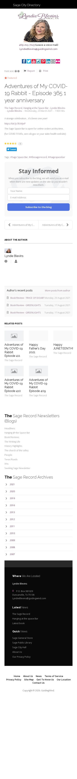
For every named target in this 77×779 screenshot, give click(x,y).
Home (17, 676)
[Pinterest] (43, 61)
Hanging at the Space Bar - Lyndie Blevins (44, 108)
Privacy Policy (13, 679)
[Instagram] (38, 61)
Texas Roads (10, 459)
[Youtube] (34, 61)
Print (45, 70)
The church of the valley (16, 450)
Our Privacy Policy (21, 656)
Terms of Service (54, 676)
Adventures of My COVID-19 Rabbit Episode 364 (57, 224)
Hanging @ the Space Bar (17, 432)
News (39, 676)
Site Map (29, 679)
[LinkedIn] (48, 61)
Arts (6, 463)
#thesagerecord (38, 157)
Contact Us (38, 682)
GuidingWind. (48, 690)
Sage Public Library (22, 642)
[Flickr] (58, 61)
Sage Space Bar (20, 157)
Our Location (64, 679)
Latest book (18, 623)
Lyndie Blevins (14, 110)
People (8, 454)
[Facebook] (24, 61)
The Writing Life (12, 441)
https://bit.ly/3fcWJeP (15, 123)
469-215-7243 (27, 45)
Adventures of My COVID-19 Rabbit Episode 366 (25, 224)
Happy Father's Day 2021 (37, 348)
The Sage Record (13, 108)
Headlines (9, 428)
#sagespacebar (57, 157)
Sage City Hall (19, 647)
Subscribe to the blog (38, 207)
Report (31, 70)
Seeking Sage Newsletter (17, 468)
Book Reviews (11, 437)
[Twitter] (29, 61)
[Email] (53, 61)
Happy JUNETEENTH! (63, 346)
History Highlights (13, 445)
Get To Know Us (45, 679)
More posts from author (57, 290)
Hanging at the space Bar (25, 618)
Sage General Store (22, 638)
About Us (17, 651)
